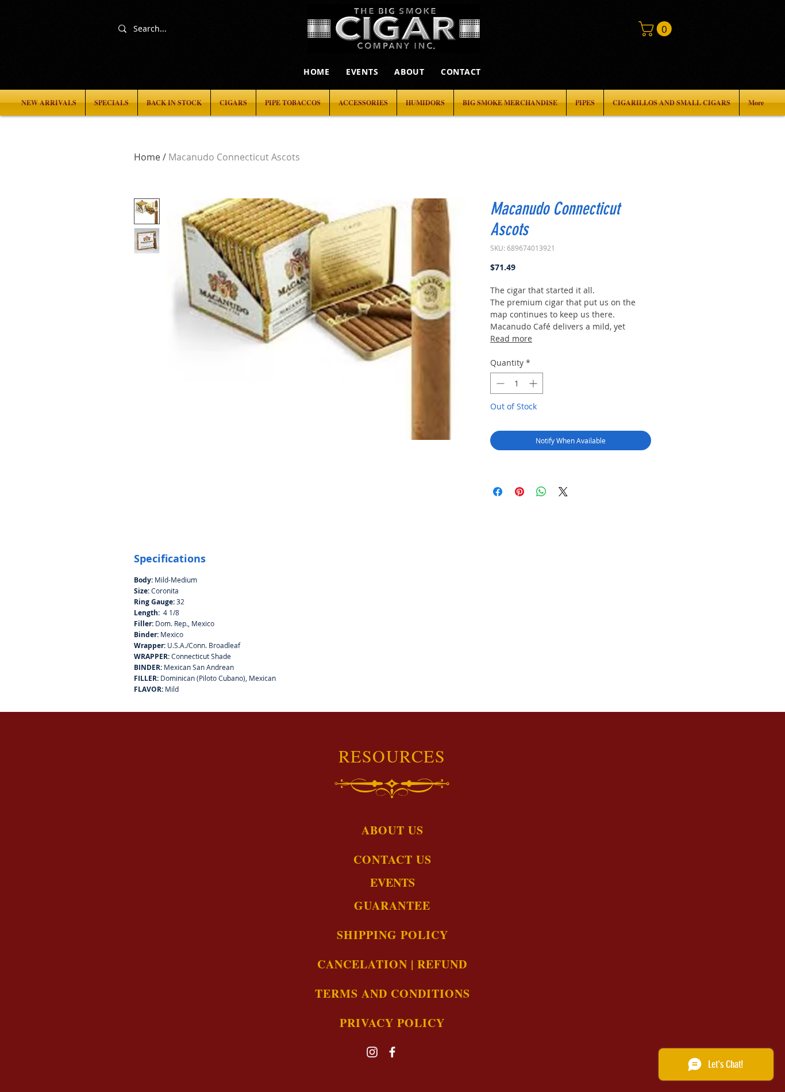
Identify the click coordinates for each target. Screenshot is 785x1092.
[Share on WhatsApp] (541, 492)
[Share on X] (563, 492)
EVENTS (392, 882)
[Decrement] (499, 383)
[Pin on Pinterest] (519, 492)
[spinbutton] (516, 383)
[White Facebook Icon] (392, 1052)
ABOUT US (392, 830)
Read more (511, 338)
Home (147, 157)
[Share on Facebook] (498, 492)
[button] (656, 28)
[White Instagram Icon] (372, 1052)
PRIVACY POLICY (392, 1022)
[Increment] (534, 383)
